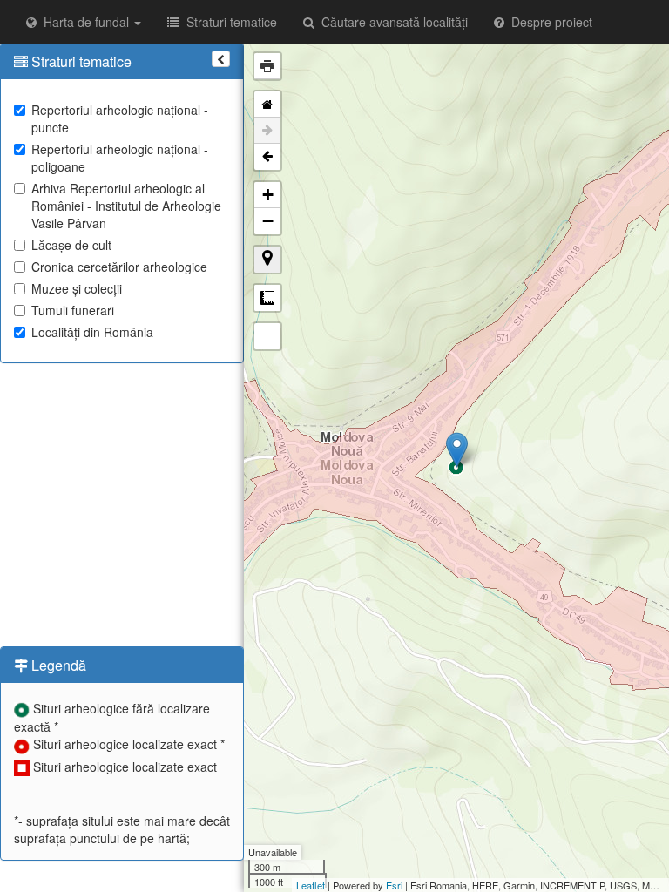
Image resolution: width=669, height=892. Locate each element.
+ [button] (268, 195)
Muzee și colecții (76, 288)
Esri (394, 885)
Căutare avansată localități (391, 21)
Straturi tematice (228, 21)
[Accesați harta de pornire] (267, 104)
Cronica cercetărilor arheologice (119, 266)
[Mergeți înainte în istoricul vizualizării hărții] (267, 131)
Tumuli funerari (72, 310)
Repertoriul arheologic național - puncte (119, 118)
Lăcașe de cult (71, 244)
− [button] (268, 221)
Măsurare (267, 298)
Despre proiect (548, 21)
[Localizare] (267, 260)
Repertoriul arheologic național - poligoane (119, 157)
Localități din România (92, 332)
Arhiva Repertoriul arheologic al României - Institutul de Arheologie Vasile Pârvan (126, 205)
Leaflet (310, 885)
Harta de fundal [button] (84, 21)
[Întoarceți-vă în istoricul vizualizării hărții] (267, 157)
